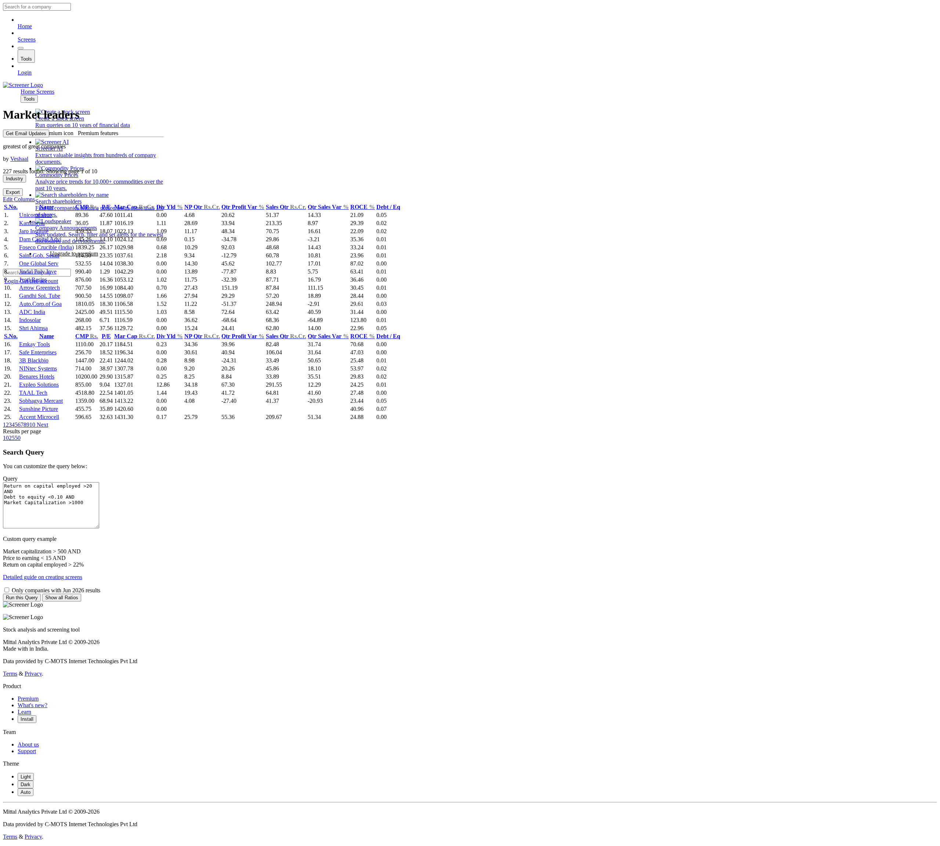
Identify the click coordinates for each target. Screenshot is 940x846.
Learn (24, 712)
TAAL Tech (33, 393)
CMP (86, 207)
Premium (28, 698)
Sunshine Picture (38, 409)
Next (41, 425)
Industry (14, 178)
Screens (27, 39)
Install (27, 719)
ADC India (32, 312)
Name (46, 207)
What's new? (32, 705)
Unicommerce (35, 215)
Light (26, 777)
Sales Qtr (286, 207)
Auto (25, 792)
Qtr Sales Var (328, 207)
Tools (26, 59)
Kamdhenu (32, 223)
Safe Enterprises (38, 352)
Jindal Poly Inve (38, 271)
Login (25, 72)
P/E (106, 207)
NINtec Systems (38, 368)
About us (28, 744)
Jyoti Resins (33, 279)
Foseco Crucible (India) (46, 247)
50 (18, 438)
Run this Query (22, 597)
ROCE (362, 207)
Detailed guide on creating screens (42, 577)
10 (32, 425)
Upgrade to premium (74, 253)
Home (25, 26)
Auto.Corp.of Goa (40, 304)
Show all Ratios (61, 597)
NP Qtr (202, 207)
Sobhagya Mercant (41, 401)
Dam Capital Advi (40, 239)
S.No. (11, 207)
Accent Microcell (39, 417)
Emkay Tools (34, 344)
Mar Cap (134, 207)
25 (12, 438)
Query (10, 479)
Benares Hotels (36, 376)
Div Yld (169, 207)
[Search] (21, 48)
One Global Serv (38, 263)
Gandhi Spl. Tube (39, 296)
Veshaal (19, 159)
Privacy (33, 673)
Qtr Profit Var (242, 207)
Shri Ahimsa (33, 328)
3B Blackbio (33, 360)
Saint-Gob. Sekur (39, 255)
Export (13, 192)
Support (27, 751)
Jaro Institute (33, 231)
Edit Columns (19, 199)
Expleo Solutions (39, 385)
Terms (10, 673)
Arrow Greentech (39, 288)
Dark (25, 784)
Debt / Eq (388, 207)
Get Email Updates (26, 133)
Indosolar (30, 320)
